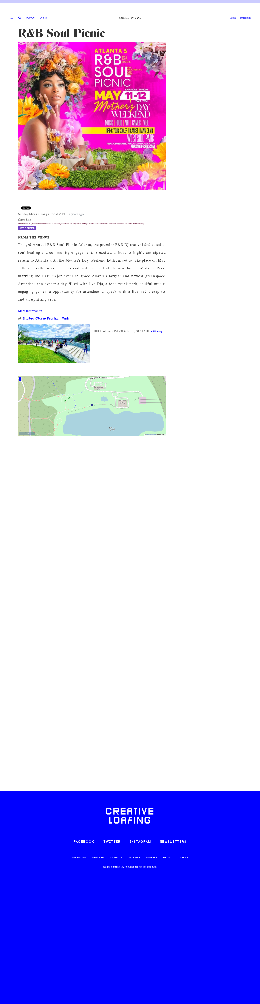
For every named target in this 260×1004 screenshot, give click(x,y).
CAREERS (151, 858)
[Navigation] (10, 18)
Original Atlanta (130, 18)
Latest (43, 18)
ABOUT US (98, 858)
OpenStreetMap (151, 434)
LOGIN (233, 18)
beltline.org (156, 331)
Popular (30, 18)
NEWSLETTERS (173, 842)
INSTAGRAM (140, 842)
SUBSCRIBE (245, 18)
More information (30, 311)
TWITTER (112, 842)
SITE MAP (134, 858)
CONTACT (116, 858)
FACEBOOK (84, 842)
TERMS (184, 858)
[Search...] (19, 18)
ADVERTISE (79, 858)
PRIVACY (168, 858)
